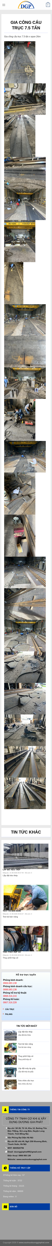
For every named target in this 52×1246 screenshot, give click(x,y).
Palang (8, 1014)
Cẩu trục (9, 1009)
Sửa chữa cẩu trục (26, 1081)
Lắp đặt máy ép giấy (26, 1068)
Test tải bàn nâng (25, 1044)
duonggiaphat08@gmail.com (27, 1152)
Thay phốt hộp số (25, 1056)
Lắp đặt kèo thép (25, 1032)
